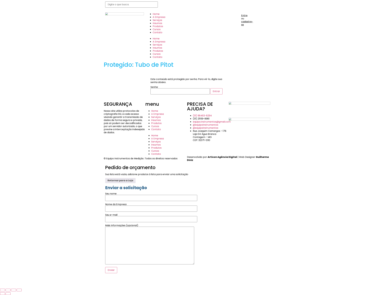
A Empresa (159, 17)
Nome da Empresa (116, 204)
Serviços (157, 20)
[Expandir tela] (8, 290)
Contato (157, 32)
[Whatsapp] (164, 5)
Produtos (158, 26)
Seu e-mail (111, 215)
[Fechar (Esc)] (19, 290)
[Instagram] (172, 5)
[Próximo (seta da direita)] (8, 293)
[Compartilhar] (13, 290)
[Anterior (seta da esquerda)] (2, 293)
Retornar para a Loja (120, 180)
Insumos (157, 23)
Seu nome (111, 194)
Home (156, 14)
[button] (166, 35)
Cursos (157, 29)
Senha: (154, 87)
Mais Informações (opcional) (121, 225)
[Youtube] (180, 5)
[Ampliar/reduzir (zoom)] (2, 290)
